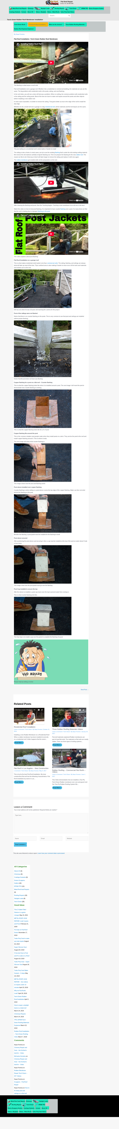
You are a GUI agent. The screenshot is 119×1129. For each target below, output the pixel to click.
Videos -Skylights (41, 12)
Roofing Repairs (59, 8)
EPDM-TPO (84, 8)
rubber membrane (22, 160)
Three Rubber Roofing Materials (75, 24)
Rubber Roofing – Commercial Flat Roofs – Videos (68, 771)
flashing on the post (44, 211)
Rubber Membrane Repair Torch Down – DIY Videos (20, 1073)
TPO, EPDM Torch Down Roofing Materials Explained (21, 1022)
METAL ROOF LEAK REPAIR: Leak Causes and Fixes (21, 921)
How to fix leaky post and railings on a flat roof (21, 1090)
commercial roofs (52, 263)
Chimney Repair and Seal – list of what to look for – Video (20, 1050)
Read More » (19, 742)
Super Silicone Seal (20, 947)
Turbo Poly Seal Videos (67, 12)
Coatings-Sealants (14, 12)
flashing (57, 152)
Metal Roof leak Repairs (20, 8)
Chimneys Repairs (20, 1014)
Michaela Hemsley (20, 1056)
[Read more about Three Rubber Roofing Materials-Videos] (69, 717)
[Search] (69, 15)
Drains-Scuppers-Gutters (96, 8)
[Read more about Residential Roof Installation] (29, 716)
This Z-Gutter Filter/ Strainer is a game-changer (20, 912)
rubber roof (79, 154)
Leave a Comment (19, 729)
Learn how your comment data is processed (51, 853)
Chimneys (31, 8)
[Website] (77, 839)
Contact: (23, 12)
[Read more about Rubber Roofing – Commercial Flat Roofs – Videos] (69, 758)
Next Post (85, 689)
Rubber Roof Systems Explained (24, 29)
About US (30, 12)
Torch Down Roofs (19, 24)
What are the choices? (55, 24)
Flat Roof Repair (67, 2)
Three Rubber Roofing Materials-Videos (67, 729)
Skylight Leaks (45, 8)
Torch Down (72, 8)
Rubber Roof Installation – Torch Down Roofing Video (21, 1034)
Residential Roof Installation (24, 727)
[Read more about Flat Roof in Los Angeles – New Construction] (29, 757)
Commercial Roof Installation (37, 24)
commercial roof (50, 107)
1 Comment (17, 770)
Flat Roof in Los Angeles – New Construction (31, 768)
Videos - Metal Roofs (53, 12)
